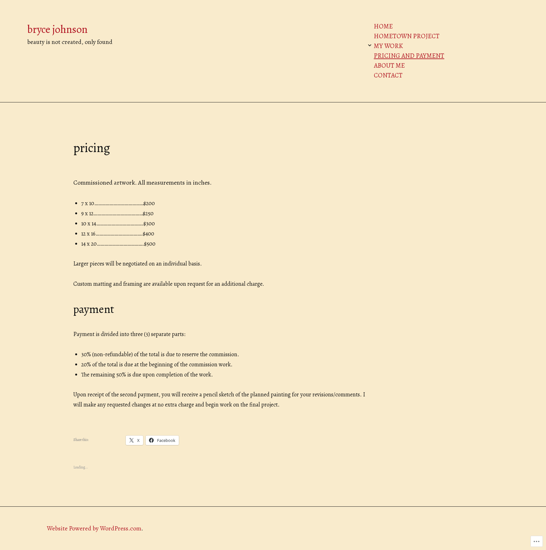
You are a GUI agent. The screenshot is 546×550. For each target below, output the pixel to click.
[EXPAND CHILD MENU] (370, 45)
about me (389, 65)
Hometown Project (407, 36)
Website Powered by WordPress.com (94, 528)
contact (388, 75)
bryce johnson (57, 29)
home (383, 26)
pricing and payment (409, 55)
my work (388, 45)
